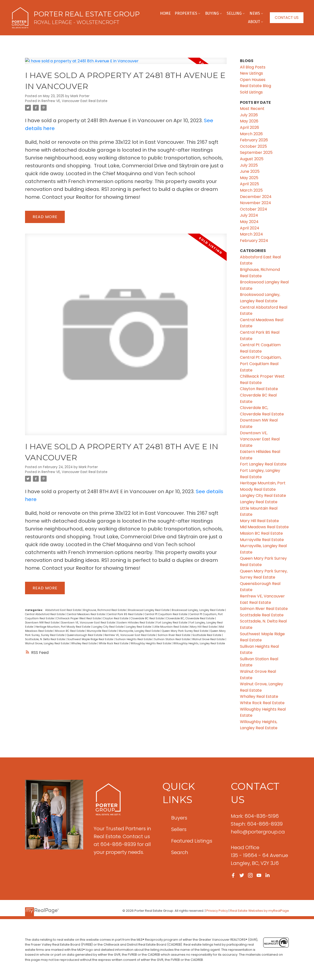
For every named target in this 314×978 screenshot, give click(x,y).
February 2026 (254, 140)
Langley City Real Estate (108, 627)
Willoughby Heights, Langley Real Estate (199, 643)
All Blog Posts (252, 67)
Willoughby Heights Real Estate (151, 643)
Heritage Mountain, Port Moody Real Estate (63, 627)
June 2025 (250, 171)
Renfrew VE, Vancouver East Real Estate (74, 101)
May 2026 (249, 121)
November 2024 (255, 203)
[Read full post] (125, 64)
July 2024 (249, 215)
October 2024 (253, 209)
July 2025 (249, 165)
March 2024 (251, 234)
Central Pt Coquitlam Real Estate (166, 614)
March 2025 (251, 190)
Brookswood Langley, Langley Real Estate (198, 610)
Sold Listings (251, 92)
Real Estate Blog (255, 86)
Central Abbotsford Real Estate (45, 614)
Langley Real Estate (139, 627)
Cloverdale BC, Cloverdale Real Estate (190, 618)
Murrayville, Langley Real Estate (139, 631)
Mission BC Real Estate (70, 631)
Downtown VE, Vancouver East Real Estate (88, 622)
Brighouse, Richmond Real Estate (105, 610)
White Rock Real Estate (114, 643)
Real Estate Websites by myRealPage (259, 911)
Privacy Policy (217, 911)
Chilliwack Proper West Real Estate (79, 618)
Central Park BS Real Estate (125, 614)
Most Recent (252, 108)
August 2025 (251, 159)
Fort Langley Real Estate (172, 622)
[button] (286, 17)
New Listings (251, 73)
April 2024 (249, 228)
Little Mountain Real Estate (171, 627)
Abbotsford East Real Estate (63, 610)
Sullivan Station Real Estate (172, 639)
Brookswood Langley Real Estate (149, 610)
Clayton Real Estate (116, 618)
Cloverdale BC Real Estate (148, 618)
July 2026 (249, 115)
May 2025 (249, 178)
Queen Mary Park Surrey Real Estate (185, 631)
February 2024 (254, 240)
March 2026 (251, 134)
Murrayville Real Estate (102, 631)
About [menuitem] (254, 21)
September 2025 (256, 152)
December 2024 (256, 196)
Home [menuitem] (165, 13)
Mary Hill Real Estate (204, 627)
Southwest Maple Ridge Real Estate (90, 639)
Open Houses (252, 79)
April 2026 (249, 127)
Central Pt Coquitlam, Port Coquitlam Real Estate (260, 364)
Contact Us (287, 17)
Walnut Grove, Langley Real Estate (47, 643)
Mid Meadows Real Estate (264, 527)
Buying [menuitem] (212, 13)
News (254, 13)
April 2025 (249, 184)
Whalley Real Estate (84, 643)
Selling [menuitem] (234, 13)
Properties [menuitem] (186, 13)
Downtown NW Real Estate (42, 622)
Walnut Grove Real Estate (208, 639)
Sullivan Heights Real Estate (134, 639)
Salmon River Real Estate (174, 635)
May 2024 (249, 222)
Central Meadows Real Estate (86, 614)
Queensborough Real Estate (85, 635)
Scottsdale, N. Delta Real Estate (45, 639)
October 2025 (253, 146)
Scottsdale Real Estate (207, 635)
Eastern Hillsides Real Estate (136, 622)
